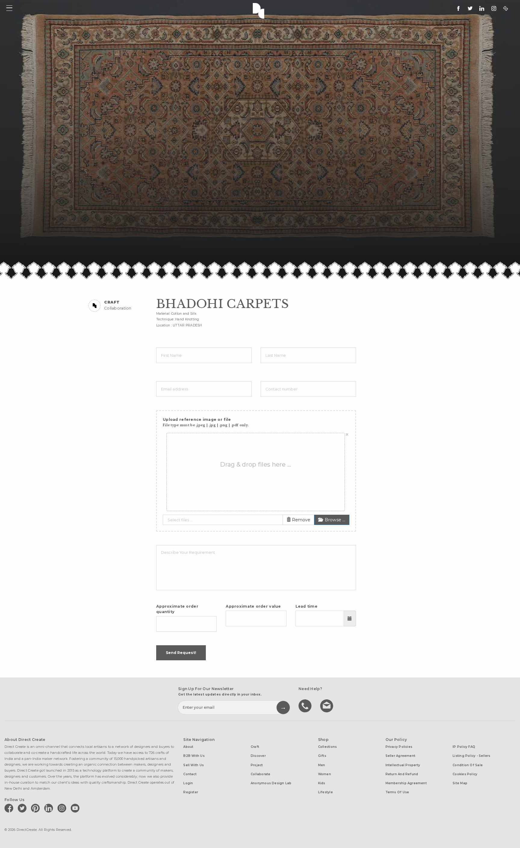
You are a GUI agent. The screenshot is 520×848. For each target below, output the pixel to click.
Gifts (322, 756)
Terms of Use (397, 792)
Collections (327, 747)
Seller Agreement (400, 756)
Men (321, 765)
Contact (190, 774)
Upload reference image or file (206, 422)
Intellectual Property (402, 765)
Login (188, 783)
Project (257, 765)
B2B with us (193, 756)
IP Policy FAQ (464, 747)
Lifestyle (325, 792)
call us (306, 705)
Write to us (327, 705)
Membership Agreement (406, 783)
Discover (258, 756)
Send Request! (181, 652)
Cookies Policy (465, 774)
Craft (255, 747)
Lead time (307, 606)
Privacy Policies (399, 747)
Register (190, 792)
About (188, 747)
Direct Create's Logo (260, 10)
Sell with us (193, 765)
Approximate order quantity (177, 609)
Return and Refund (401, 774)
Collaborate (260, 774)
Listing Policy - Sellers (471, 756)
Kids (321, 783)
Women (324, 774)
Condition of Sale (468, 765)
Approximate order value (253, 606)
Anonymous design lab (271, 783)
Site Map (460, 783)
